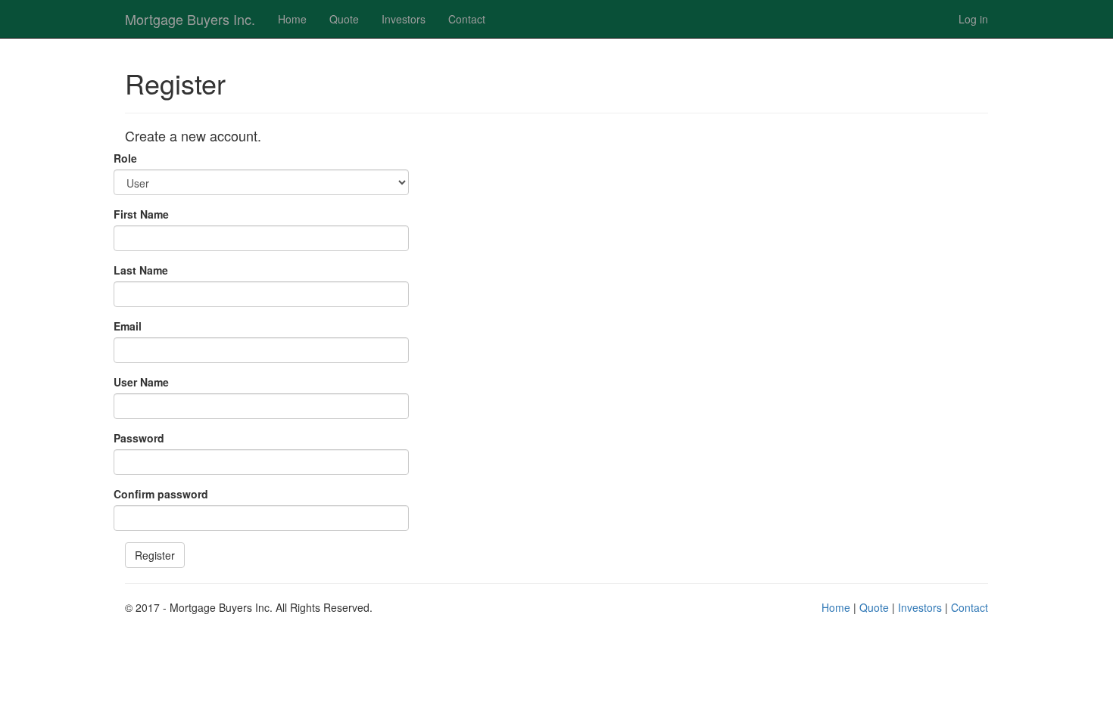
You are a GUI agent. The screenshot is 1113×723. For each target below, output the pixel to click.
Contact (466, 18)
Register (155, 555)
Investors (404, 18)
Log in (973, 18)
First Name (141, 214)
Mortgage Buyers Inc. (190, 19)
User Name (141, 381)
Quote (344, 18)
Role (125, 158)
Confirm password (161, 493)
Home (292, 18)
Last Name (141, 270)
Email (128, 326)
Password (139, 437)
